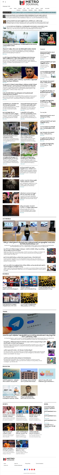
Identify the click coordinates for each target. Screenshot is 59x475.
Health (42, 8)
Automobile (47, 8)
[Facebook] (25, 469)
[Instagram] (29, 469)
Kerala (15, 8)
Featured (42, 49)
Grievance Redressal (18, 465)
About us (16, 463)
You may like (43, 112)
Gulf (24, 8)
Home (11, 8)
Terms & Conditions (39, 463)
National (19, 8)
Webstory (40, 10)
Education (30, 10)
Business (18, 10)
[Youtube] (32, 469)
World (28, 8)
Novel (36, 10)
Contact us (6, 465)
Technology (24, 10)
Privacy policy (27, 463)
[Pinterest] (34, 469)
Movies (37, 8)
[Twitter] (27, 469)
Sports (32, 8)
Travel (5, 311)
